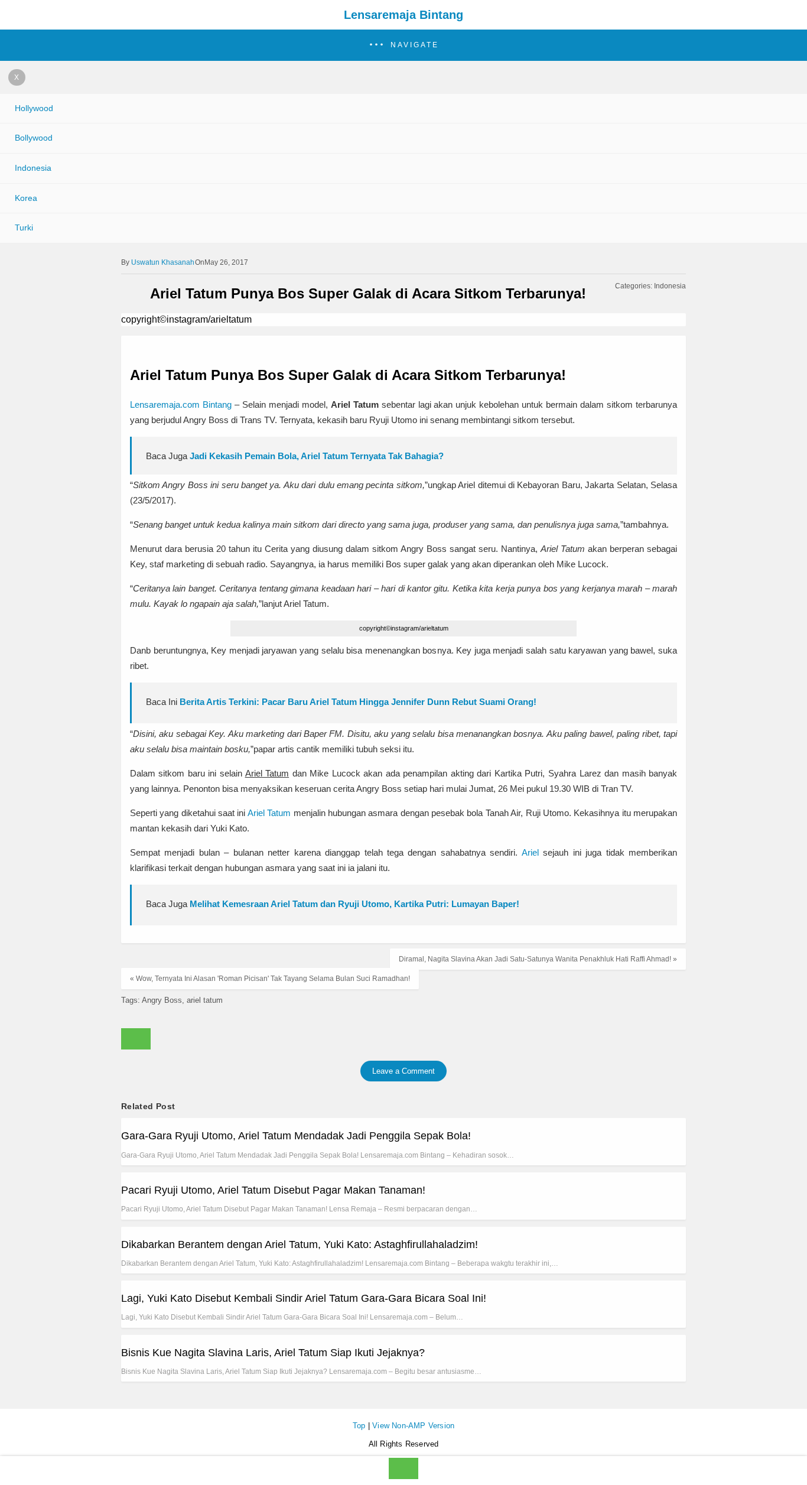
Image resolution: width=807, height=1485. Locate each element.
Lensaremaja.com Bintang (181, 404)
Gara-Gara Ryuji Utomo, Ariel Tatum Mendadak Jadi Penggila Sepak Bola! (296, 1136)
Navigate (415, 45)
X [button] (16, 77)
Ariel (530, 852)
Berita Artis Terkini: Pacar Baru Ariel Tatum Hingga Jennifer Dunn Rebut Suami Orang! (358, 702)
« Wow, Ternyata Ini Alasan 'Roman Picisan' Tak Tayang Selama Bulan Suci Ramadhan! (270, 978)
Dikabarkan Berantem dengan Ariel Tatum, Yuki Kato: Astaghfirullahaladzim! (299, 1244)
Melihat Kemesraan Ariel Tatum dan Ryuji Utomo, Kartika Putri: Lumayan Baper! (354, 904)
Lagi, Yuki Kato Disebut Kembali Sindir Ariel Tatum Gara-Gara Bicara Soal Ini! (303, 1298)
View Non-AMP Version (413, 1425)
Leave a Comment (403, 1071)
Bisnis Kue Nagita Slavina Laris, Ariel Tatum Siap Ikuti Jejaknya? (273, 1353)
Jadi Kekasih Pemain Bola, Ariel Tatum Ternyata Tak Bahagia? (317, 456)
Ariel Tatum (269, 813)
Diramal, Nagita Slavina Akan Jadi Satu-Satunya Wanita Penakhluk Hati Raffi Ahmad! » (538, 959)
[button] (403, 45)
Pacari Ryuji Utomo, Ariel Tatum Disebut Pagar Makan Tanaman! (273, 1190)
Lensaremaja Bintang (403, 14)
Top (359, 1425)
